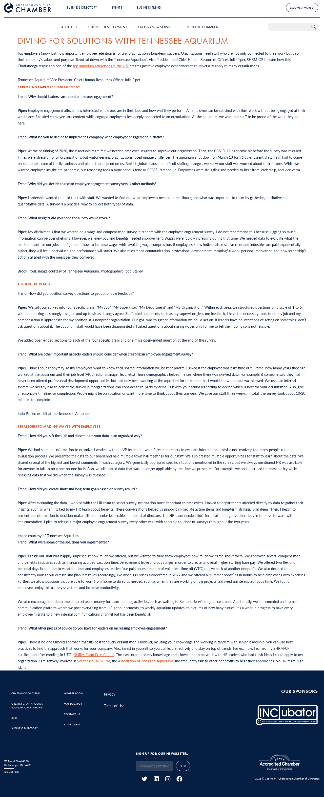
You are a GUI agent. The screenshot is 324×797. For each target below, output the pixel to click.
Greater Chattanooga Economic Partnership (27, 705)
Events (117, 7)
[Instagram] (168, 779)
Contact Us (72, 714)
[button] (70, 27)
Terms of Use (114, 705)
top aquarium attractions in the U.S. (101, 65)
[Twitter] (144, 779)
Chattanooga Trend (25, 693)
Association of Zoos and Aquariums (145, 660)
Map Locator (73, 703)
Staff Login (72, 724)
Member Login (73, 693)
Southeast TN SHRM (93, 660)
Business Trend (149, 7)
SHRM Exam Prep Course (94, 654)
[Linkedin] (156, 779)
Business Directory (82, 7)
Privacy (109, 694)
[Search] (314, 27)
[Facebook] (179, 779)
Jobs (14, 718)
